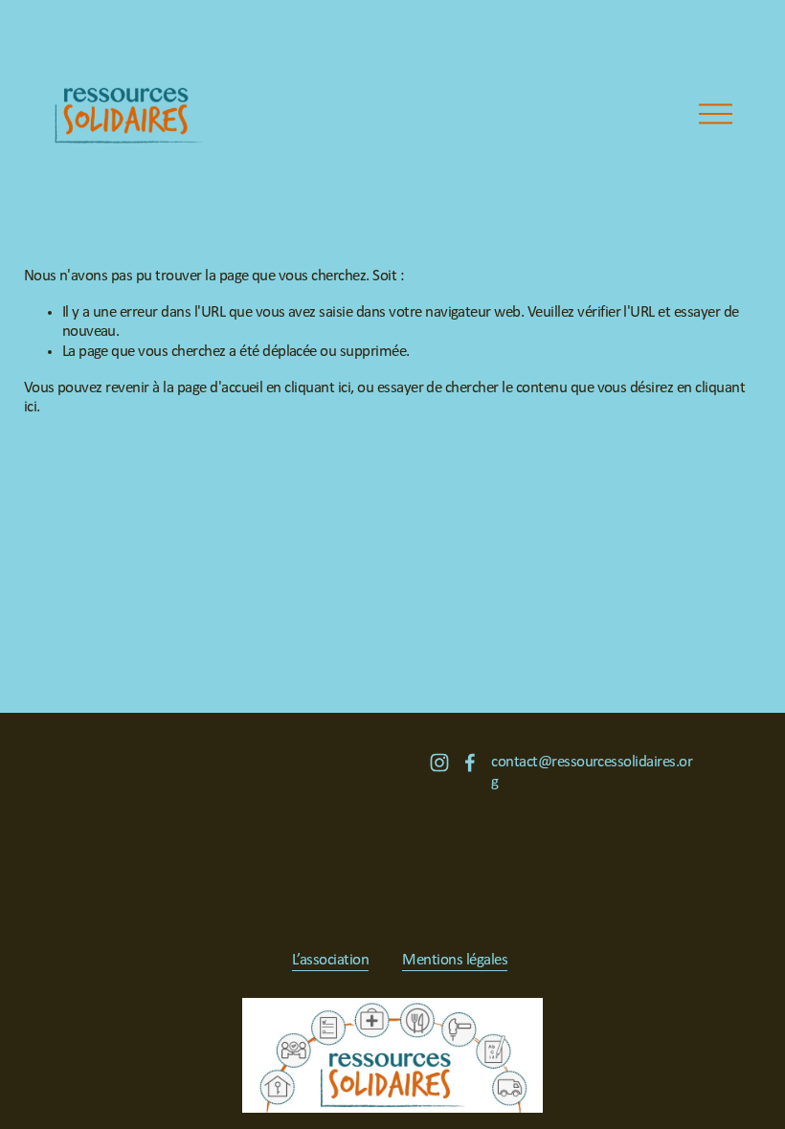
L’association (330, 960)
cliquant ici (317, 388)
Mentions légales (454, 960)
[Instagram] (439, 762)
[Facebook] (470, 762)
